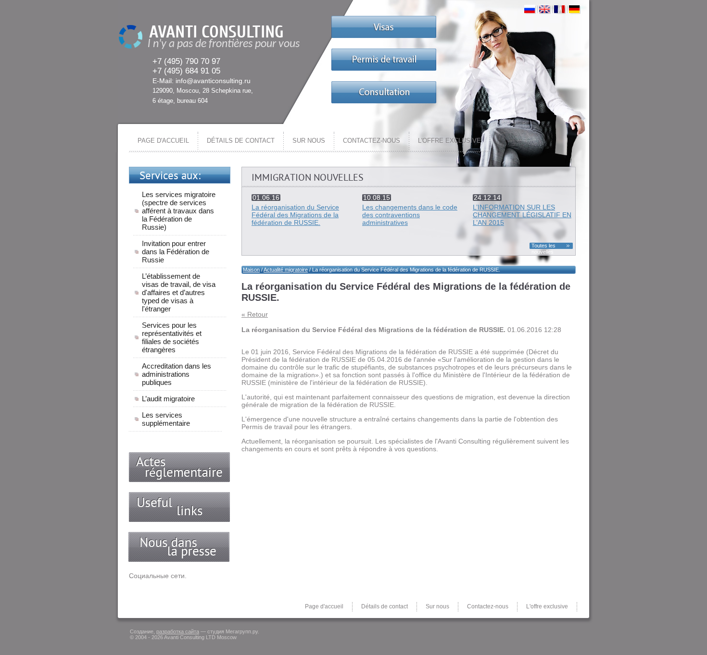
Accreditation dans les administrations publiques (176, 374)
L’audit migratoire (168, 399)
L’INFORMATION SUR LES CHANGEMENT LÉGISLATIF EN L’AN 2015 (522, 214)
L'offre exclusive (449, 140)
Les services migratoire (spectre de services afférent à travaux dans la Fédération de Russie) (178, 210)
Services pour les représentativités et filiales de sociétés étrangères (172, 337)
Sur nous (308, 140)
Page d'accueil (163, 140)
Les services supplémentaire (166, 419)
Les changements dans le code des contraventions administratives (409, 214)
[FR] (560, 8)
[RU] (530, 8)
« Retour (254, 314)
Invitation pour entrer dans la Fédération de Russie (175, 251)
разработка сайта (177, 631)
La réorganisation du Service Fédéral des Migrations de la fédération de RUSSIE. (295, 214)
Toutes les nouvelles (543, 246)
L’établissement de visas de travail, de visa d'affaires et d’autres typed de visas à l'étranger (178, 292)
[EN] (545, 8)
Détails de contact (241, 140)
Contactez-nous (371, 140)
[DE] (575, 8)
